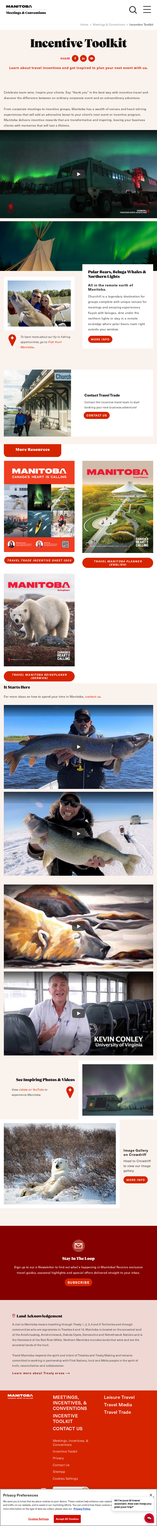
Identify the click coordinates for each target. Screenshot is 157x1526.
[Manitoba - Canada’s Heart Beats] (26, 10)
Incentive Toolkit (65, 1418)
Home (86, 24)
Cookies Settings (38, 1519)
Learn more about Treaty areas (38, 1373)
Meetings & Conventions (110, 24)
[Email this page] (91, 58)
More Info (100, 339)
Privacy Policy (82, 1509)
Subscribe (79, 1282)
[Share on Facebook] (75, 58)
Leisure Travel (119, 1397)
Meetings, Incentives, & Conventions (70, 1402)
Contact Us (97, 415)
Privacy (58, 1458)
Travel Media (118, 1404)
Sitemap (59, 1472)
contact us (93, 696)
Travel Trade (117, 1412)
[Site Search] (133, 10)
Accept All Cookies (67, 1519)
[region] (78, 1507)
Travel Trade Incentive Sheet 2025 (39, 560)
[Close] (151, 1495)
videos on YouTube (31, 1089)
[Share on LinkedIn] (83, 58)
